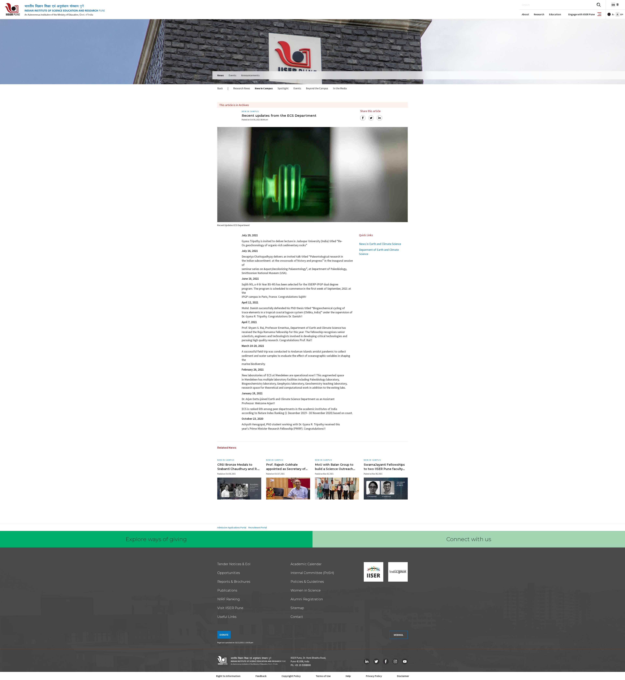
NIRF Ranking (228, 599)
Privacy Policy (374, 676)
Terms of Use (323, 676)
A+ (621, 14)
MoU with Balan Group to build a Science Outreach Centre (334, 469)
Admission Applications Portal (231, 527)
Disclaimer (403, 676)
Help (348, 676)
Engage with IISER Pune (581, 14)
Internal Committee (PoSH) (312, 573)
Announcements (250, 75)
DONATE (224, 634)
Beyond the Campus (317, 88)
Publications (227, 590)
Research (539, 14)
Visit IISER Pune (230, 608)
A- (613, 14)
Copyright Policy (291, 676)
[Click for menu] (599, 14)
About (525, 14)
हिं (617, 4)
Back (220, 88)
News (220, 75)
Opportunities (228, 573)
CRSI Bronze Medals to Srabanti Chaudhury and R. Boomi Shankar (237, 469)
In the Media (340, 88)
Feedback (261, 676)
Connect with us (468, 539)
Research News (241, 88)
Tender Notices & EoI (233, 564)
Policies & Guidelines (307, 582)
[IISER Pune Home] (55, 9)
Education (555, 14)
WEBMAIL (398, 634)
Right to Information (228, 676)
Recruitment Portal (257, 527)
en (613, 4)
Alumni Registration (307, 599)
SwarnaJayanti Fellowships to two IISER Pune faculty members (384, 469)
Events (232, 75)
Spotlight (283, 88)
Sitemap (297, 608)
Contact (297, 617)
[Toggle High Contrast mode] (609, 14)
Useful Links (226, 617)
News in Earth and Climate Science (380, 244)
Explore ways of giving (156, 539)
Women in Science (306, 590)
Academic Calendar (306, 564)
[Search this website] (599, 5)
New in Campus (264, 88)
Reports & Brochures (233, 582)
